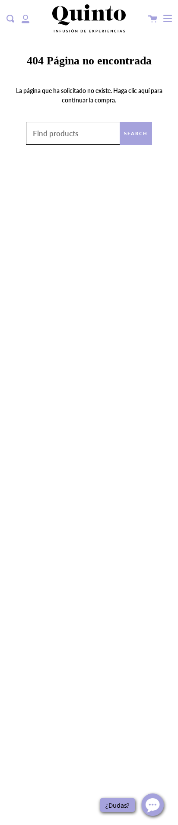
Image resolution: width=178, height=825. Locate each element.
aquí (143, 90)
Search (136, 133)
